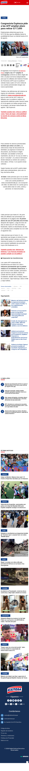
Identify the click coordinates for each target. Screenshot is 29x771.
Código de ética (5, 728)
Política (4, 17)
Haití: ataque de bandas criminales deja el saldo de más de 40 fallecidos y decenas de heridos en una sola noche (16, 399)
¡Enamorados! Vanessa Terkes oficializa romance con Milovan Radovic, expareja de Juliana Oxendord (16, 412)
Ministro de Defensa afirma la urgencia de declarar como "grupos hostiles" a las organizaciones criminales (19, 304)
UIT (12, 290)
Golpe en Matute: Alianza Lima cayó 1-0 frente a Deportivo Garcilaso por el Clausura (14, 477)
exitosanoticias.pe (9, 718)
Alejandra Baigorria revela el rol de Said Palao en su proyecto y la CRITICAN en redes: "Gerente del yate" (13, 620)
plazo (8, 288)
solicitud (3, 290)
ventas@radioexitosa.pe (11, 715)
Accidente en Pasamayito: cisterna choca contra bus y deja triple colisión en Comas (13, 591)
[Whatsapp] (2, 65)
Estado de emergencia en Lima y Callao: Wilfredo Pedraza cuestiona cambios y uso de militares (19, 323)
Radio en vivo (4, 740)
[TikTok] (21, 700)
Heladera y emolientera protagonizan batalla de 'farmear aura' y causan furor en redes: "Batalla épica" (14, 535)
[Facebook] (7, 65)
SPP (8, 290)
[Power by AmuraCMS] (24, 756)
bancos (3, 288)
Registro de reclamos (7, 731)
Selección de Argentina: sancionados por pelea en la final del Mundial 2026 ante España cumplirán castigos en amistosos (13, 506)
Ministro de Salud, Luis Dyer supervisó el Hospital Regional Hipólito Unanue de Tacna (14, 677)
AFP (21, 286)
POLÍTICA (14, 288)
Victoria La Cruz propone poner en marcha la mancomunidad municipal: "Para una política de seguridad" (19, 314)
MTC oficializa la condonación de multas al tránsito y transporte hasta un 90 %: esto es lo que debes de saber (16, 405)
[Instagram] (16, 700)
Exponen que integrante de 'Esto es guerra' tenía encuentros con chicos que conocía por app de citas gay (16, 385)
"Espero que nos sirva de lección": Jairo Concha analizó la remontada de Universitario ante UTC (13, 649)
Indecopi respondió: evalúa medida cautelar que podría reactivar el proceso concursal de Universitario (15, 392)
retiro (19, 288)
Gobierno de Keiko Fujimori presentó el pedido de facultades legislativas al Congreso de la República (19, 347)
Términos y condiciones (7, 735)
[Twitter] (5, 65)
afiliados (16, 286)
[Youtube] (13, 700)
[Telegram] (13, 65)
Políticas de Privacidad (7, 738)
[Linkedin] (10, 65)
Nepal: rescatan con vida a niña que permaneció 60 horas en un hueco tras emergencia (12, 563)
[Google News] (18, 700)
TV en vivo (4, 733)
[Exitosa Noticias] (4, 2)
